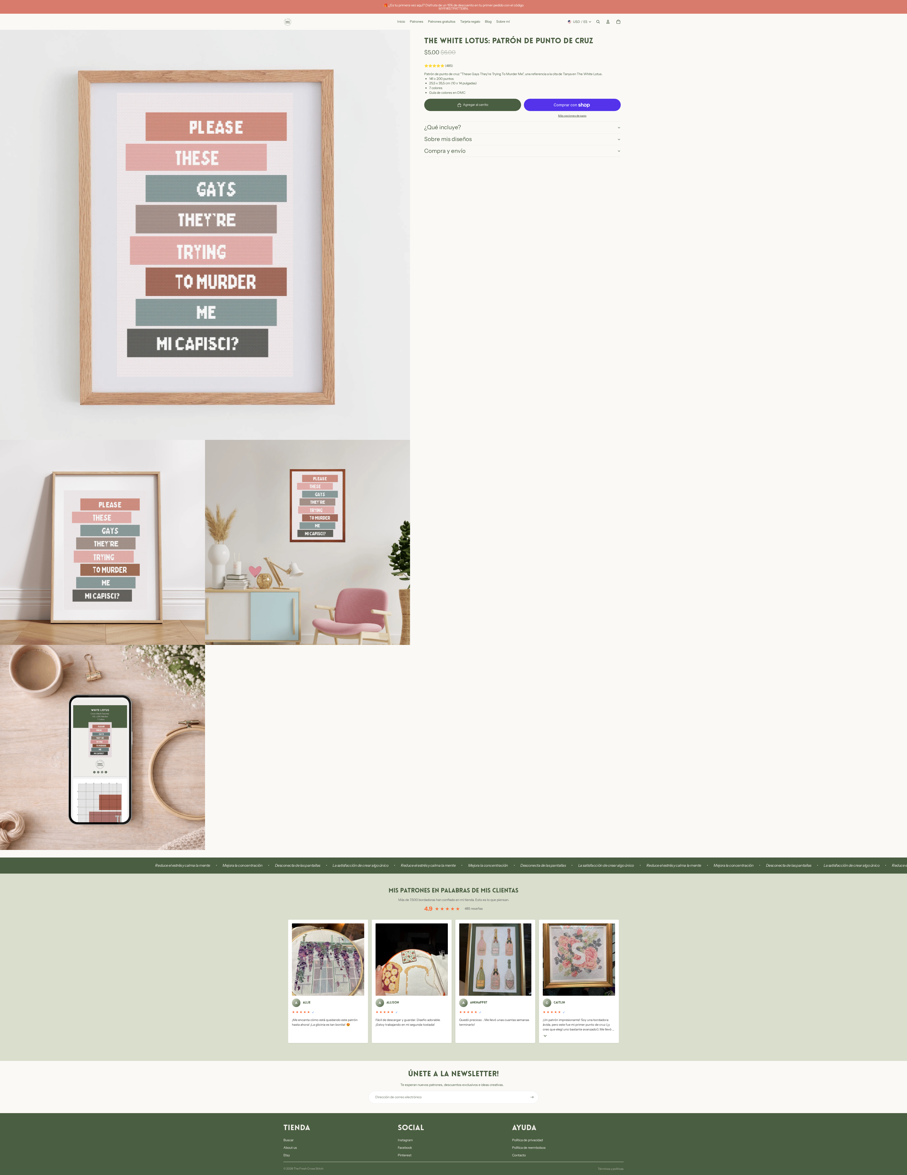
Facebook (405, 1147)
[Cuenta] (608, 22)
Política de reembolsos (529, 1147)
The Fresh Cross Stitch (308, 1168)
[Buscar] (598, 22)
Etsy (286, 1155)
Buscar (288, 1140)
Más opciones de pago (572, 115)
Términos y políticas (611, 1169)
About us (290, 1147)
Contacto (519, 1155)
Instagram (405, 1140)
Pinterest (404, 1155)
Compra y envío (445, 150)
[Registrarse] (532, 1097)
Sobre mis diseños (448, 139)
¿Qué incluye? (442, 127)
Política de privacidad (527, 1140)
